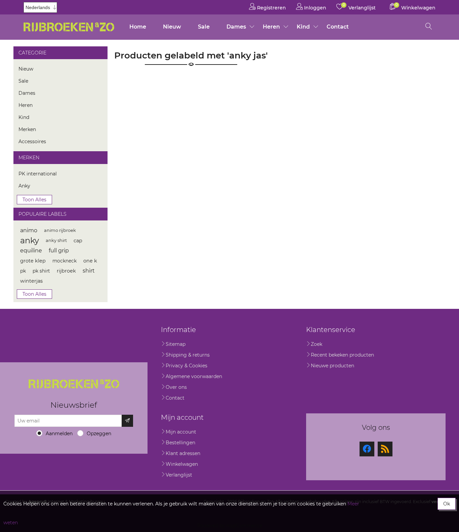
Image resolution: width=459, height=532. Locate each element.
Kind (303, 27)
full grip (59, 250)
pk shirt (41, 271)
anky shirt (56, 240)
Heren (271, 27)
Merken (27, 129)
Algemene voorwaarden (194, 376)
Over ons (176, 387)
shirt (89, 271)
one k (90, 261)
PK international (37, 174)
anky (29, 240)
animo (28, 230)
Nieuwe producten (332, 366)
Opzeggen (99, 434)
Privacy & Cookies (186, 366)
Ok (446, 504)
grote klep (33, 261)
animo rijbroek (60, 230)
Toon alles (34, 200)
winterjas (31, 281)
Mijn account (181, 432)
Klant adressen (183, 453)
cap (78, 241)
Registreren (271, 8)
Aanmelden (59, 434)
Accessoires (32, 141)
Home (137, 27)
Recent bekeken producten (342, 355)
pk (23, 271)
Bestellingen (180, 443)
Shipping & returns (188, 355)
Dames (236, 27)
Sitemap (175, 344)
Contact (338, 27)
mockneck (64, 260)
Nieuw (172, 27)
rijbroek (66, 271)
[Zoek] (428, 26)
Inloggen (314, 8)
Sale (204, 27)
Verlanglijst (179, 475)
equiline (31, 250)
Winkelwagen (182, 464)
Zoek (316, 344)
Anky (24, 186)
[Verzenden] (127, 421)
